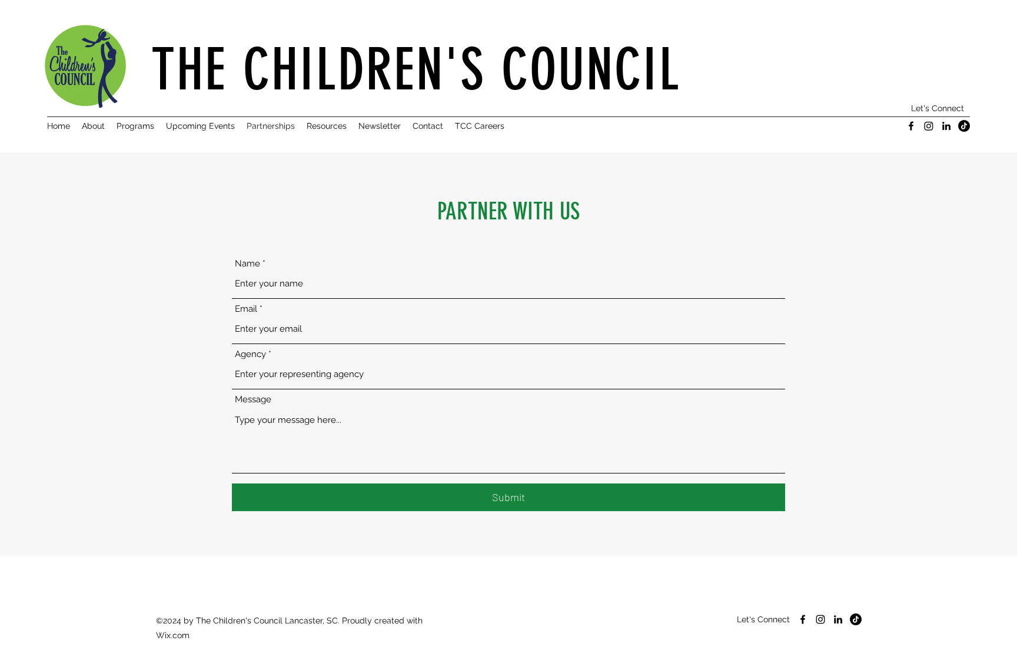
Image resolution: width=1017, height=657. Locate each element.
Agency (250, 354)
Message (253, 399)
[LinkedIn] (946, 126)
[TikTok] (964, 126)
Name (247, 263)
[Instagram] (929, 126)
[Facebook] (911, 126)
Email (246, 309)
